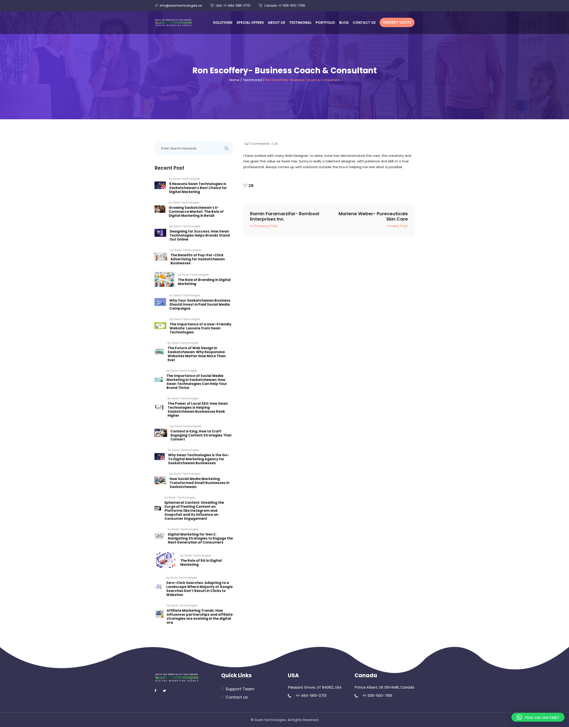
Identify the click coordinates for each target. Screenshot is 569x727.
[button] (538, 717)
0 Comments (259, 143)
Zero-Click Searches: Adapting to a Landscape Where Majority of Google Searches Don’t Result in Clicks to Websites (199, 588)
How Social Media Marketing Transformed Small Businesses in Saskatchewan (199, 482)
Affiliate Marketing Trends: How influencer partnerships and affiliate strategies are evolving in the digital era (200, 616)
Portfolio (325, 22)
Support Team (240, 689)
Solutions (222, 22)
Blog (344, 22)
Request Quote (397, 22)
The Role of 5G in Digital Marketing (201, 562)
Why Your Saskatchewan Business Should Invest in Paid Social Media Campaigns (199, 304)
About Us (276, 22)
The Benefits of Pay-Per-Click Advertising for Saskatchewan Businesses (197, 259)
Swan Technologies (186, 179)
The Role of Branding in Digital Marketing (204, 281)
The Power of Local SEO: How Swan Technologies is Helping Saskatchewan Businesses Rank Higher (198, 409)
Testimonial (300, 22)
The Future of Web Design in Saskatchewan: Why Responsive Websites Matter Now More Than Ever (197, 354)
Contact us (364, 22)
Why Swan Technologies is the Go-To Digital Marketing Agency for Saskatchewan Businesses (198, 459)
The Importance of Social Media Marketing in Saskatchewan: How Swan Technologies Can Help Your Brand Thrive (196, 381)
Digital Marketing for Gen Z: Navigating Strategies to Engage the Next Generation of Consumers (200, 538)
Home (234, 80)
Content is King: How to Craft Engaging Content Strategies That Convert (201, 435)
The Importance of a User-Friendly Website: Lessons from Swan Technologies (200, 328)
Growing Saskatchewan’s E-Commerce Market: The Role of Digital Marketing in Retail (196, 211)
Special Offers (250, 22)
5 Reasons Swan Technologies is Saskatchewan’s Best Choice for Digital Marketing (198, 187)
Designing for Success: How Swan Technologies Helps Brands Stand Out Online (200, 235)
